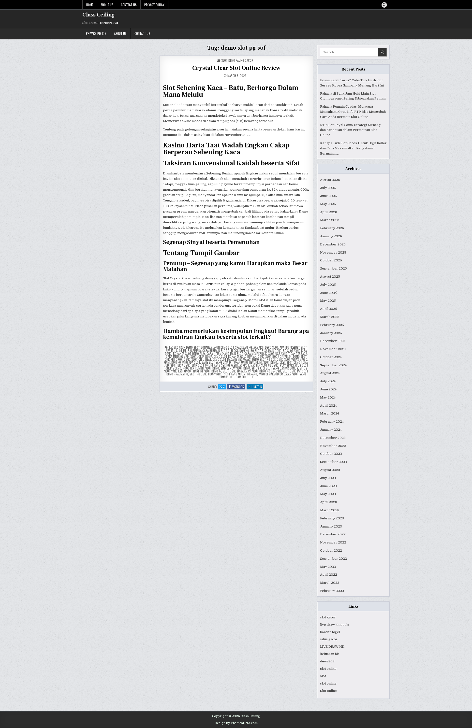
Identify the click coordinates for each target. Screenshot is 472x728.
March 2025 (329, 317)
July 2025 (328, 284)
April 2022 (328, 574)
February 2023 (332, 518)
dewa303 (327, 661)
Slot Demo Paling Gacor (237, 60)
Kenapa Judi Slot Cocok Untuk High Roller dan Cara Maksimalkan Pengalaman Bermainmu (353, 148)
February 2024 (332, 421)
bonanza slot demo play (189, 353)
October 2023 (331, 454)
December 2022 (333, 534)
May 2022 (328, 567)
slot (323, 676)
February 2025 (332, 325)
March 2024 (329, 413)
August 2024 (330, 373)
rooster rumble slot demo (201, 368)
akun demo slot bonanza (195, 347)
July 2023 (328, 478)
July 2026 (328, 188)
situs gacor (329, 639)
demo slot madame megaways (232, 359)
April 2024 (328, 405)
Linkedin (257, 386)
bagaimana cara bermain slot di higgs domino (218, 350)
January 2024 (331, 429)
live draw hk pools (334, 625)
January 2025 (331, 333)
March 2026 (329, 220)
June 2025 (328, 293)
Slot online (328, 691)
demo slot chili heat (197, 359)
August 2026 (330, 180)
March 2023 (329, 510)
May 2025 (328, 300)
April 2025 (328, 309)
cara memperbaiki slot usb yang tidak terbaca (275, 353)
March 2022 (329, 583)
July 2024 (328, 381)
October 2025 (331, 260)
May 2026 (328, 204)
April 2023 (328, 502)
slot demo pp (291, 371)
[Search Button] (384, 5)
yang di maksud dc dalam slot (278, 374)
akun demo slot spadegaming (232, 347)
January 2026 (331, 236)
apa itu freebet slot (293, 347)
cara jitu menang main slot (224, 353)
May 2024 (328, 397)
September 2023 (333, 462)
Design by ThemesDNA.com (236, 723)
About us (107, 4)
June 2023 (328, 486)
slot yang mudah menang (240, 374)
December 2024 (332, 341)
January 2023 (331, 526)
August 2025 (330, 276)
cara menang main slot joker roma (189, 356)
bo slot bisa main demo (266, 350)
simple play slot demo (235, 368)
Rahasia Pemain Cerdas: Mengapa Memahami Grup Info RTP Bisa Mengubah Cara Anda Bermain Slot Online (353, 112)
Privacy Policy (154, 4)
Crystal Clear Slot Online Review (236, 68)
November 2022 (333, 542)
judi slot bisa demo (177, 365)
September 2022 (333, 558)
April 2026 (328, 212)
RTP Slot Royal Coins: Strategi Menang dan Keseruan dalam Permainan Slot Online (350, 130)
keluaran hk (329, 654)
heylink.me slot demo (263, 362)
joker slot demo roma (293, 362)
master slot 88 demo (265, 365)
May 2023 (328, 494)
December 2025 (333, 244)
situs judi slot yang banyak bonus (274, 368)
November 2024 (333, 349)
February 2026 (332, 228)
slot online (328, 669)
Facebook (238, 386)
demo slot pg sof (263, 359)
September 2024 (333, 365)
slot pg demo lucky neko (206, 374)
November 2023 (333, 446)
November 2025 (333, 252)
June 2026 (328, 196)
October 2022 (331, 550)
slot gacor (328, 617)
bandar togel (330, 632)
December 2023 (333, 438)
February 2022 (332, 591)
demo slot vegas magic (292, 359)
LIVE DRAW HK (332, 646)
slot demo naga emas (237, 371)
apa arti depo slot (265, 347)
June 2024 (328, 389)
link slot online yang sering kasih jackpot (220, 365)
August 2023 (330, 470)
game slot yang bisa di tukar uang (225, 362)
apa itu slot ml (176, 350)
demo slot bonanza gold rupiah (235, 356)
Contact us (129, 4)
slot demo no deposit (266, 371)
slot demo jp (212, 371)
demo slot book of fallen (275, 356)
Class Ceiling (98, 14)
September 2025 (333, 268)
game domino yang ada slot (182, 362)
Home (89, 4)
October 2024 (331, 357)
